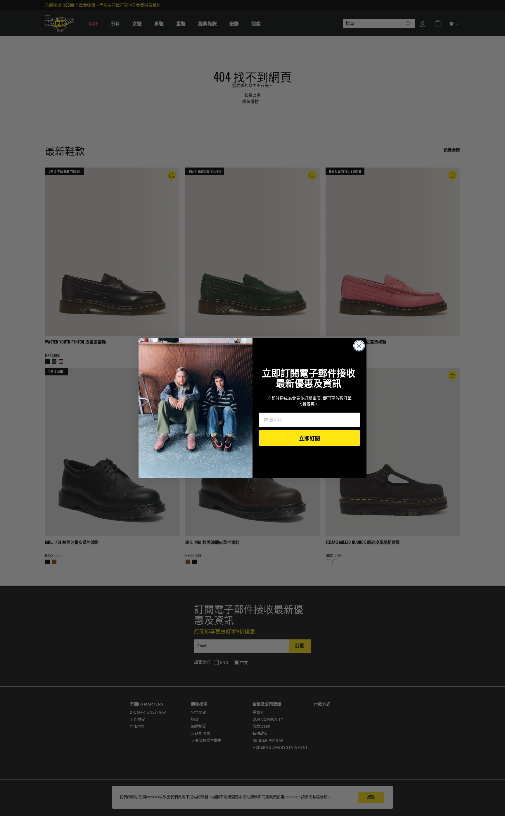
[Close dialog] (359, 346)
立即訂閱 (309, 438)
